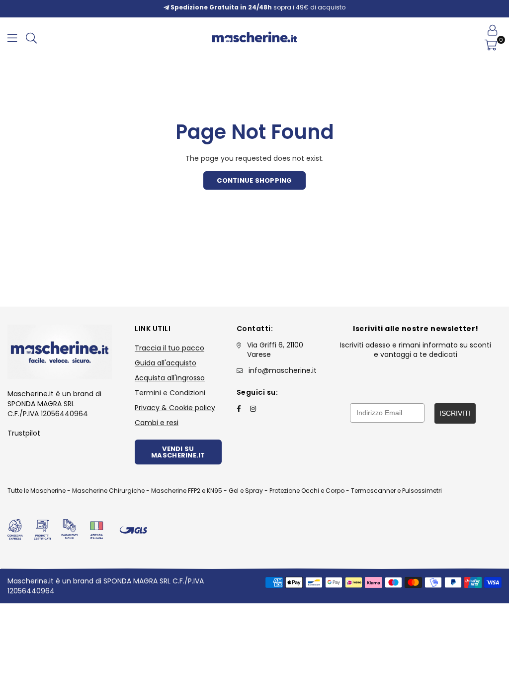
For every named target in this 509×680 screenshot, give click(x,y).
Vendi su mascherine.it (178, 452)
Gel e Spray (246, 490)
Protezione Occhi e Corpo (306, 490)
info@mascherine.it (283, 370)
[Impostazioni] (492, 29)
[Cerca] (31, 37)
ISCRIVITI (455, 413)
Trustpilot (23, 433)
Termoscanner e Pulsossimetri (396, 490)
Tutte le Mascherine (36, 490)
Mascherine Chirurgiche (108, 490)
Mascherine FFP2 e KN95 (186, 490)
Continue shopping (254, 180)
